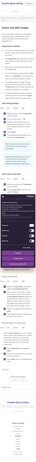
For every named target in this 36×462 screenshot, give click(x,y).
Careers (18, 446)
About (18, 439)
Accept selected (18, 258)
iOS (8, 108)
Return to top (6, 387)
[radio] (13, 380)
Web (23, 108)
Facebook (3, 370)
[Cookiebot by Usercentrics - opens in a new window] (26, 196)
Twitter (5, 370)
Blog (18, 434)
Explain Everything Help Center (9, 18)
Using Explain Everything (24, 18)
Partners (18, 441)
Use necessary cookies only (18, 264)
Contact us (29, 3)
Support (18, 429)
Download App (18, 426)
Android (15, 108)
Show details (27, 247)
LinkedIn (8, 370)
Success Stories (18, 431)
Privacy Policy (18, 454)
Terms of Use (18, 452)
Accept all (18, 253)
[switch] (31, 230)
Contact (18, 444)
